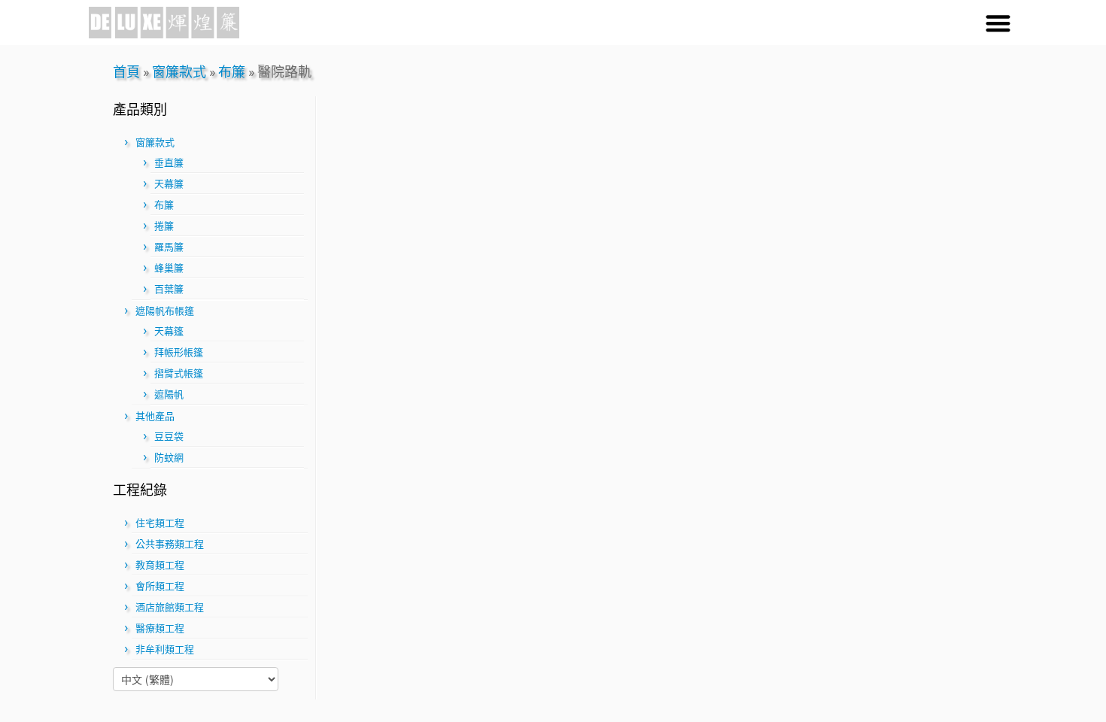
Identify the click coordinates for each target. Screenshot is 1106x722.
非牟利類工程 (164, 649)
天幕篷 (169, 331)
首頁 (126, 72)
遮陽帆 (169, 394)
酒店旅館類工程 (169, 607)
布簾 (231, 72)
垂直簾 (169, 162)
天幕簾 (169, 184)
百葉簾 (169, 289)
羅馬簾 (169, 247)
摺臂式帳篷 (178, 373)
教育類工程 (159, 565)
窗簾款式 (179, 72)
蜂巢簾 (169, 268)
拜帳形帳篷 (178, 352)
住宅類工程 (159, 523)
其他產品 (155, 416)
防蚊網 (169, 457)
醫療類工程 (159, 628)
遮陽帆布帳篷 (164, 311)
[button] (998, 23)
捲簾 (164, 226)
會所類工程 (159, 586)
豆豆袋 (169, 436)
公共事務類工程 (169, 544)
